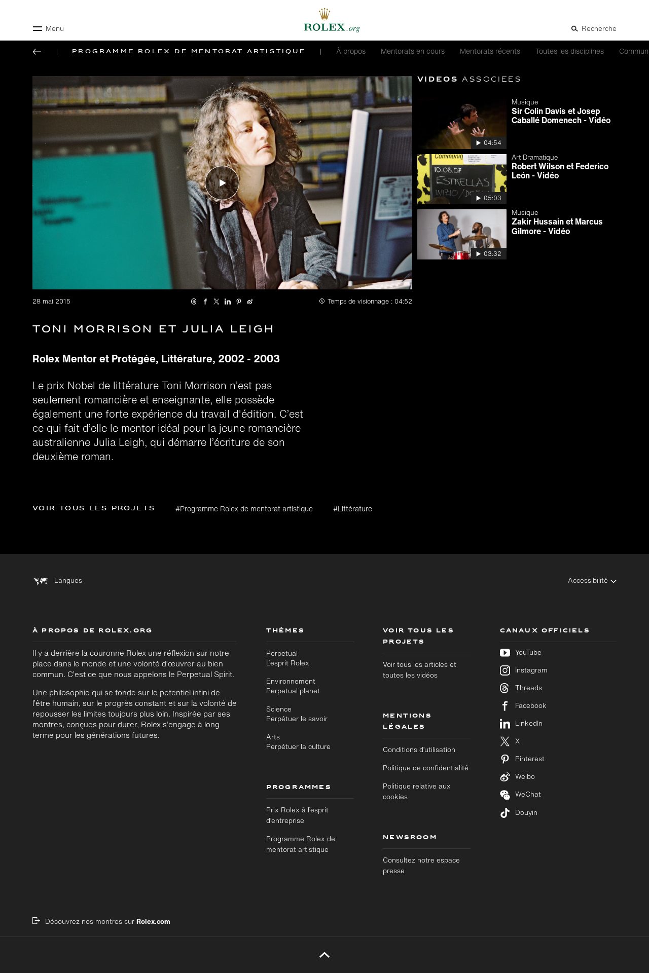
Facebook (531, 705)
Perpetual (287, 658)
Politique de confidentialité (425, 768)
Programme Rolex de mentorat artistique (300, 844)
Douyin (526, 812)
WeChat (528, 794)
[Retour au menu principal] (37, 52)
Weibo (525, 776)
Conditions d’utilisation (419, 749)
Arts (298, 742)
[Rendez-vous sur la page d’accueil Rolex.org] (324, 20)
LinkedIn (529, 723)
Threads (528, 688)
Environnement (293, 686)
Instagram (531, 670)
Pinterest (530, 759)
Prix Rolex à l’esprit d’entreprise (297, 815)
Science (297, 714)
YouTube (528, 652)
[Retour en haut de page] (324, 955)
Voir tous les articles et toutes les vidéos (419, 669)
